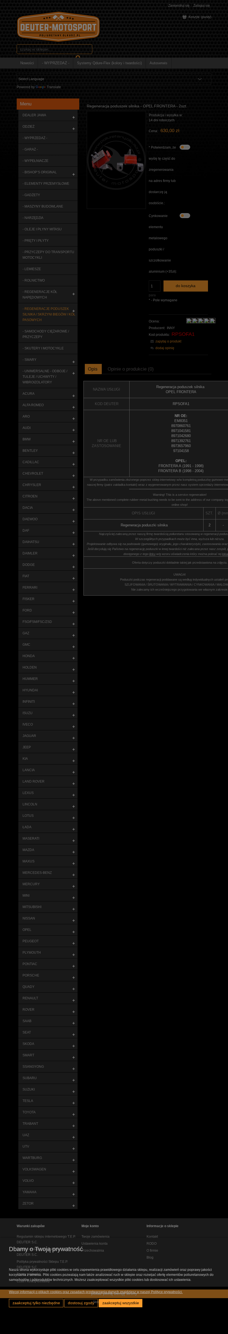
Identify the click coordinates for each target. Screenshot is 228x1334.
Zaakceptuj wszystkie (120, 1303)
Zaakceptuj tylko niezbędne (36, 1303)
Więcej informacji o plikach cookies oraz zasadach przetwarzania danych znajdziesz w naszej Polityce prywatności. (96, 1292)
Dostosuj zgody (81, 1303)
